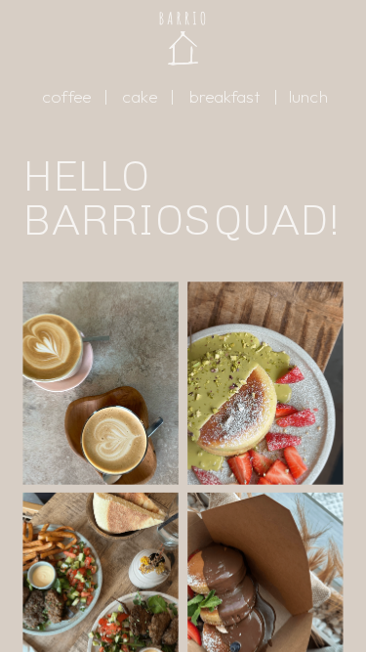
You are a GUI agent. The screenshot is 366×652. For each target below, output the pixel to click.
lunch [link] (308, 97)
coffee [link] (66, 97)
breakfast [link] (224, 97)
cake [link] (140, 97)
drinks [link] (100, 388)
